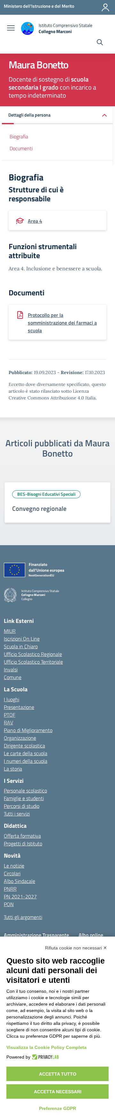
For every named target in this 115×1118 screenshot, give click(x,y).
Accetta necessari (57, 1091)
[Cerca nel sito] (100, 43)
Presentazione (19, 707)
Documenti (21, 148)
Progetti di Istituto (23, 843)
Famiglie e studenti (24, 798)
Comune (12, 677)
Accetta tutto (57, 1074)
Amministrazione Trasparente (36, 935)
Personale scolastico (25, 790)
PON (9, 904)
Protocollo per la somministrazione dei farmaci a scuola (62, 322)
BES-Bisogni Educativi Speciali (46, 494)
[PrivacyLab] (44, 1057)
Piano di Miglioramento (28, 730)
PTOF (9, 715)
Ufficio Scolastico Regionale (33, 654)
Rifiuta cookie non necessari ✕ (76, 947)
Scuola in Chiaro (21, 646)
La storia (13, 769)
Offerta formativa (22, 836)
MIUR (10, 631)
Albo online (91, 935)
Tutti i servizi (17, 813)
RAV (8, 722)
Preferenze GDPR (57, 1108)
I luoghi (11, 699)
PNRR (10, 889)
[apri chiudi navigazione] (11, 28)
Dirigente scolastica (24, 745)
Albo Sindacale (19, 881)
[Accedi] (105, 7)
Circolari (12, 873)
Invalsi (11, 669)
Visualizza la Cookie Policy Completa (46, 1047)
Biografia (19, 136)
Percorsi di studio (21, 806)
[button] (57, 115)
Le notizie (14, 865)
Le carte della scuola (25, 753)
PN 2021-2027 (20, 896)
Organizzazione (20, 738)
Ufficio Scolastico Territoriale (33, 662)
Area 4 (35, 221)
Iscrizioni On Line (22, 638)
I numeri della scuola (25, 761)
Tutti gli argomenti (23, 917)
